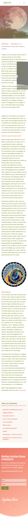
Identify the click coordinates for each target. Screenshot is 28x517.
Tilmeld (5, 488)
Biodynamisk (22, 390)
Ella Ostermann (6, 46)
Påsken (3, 372)
